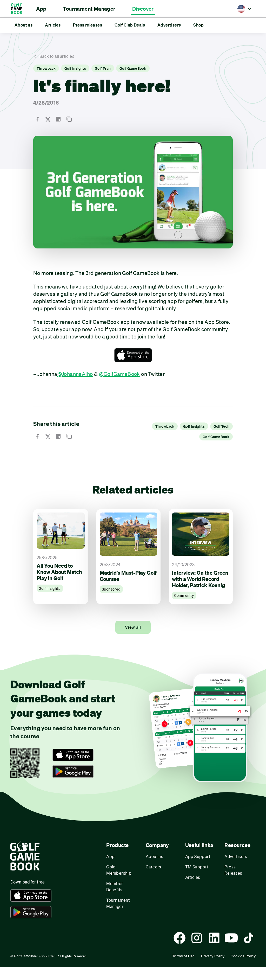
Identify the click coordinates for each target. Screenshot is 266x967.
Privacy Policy (213, 956)
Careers (153, 866)
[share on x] (48, 119)
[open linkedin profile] (214, 938)
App (110, 856)
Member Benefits (114, 886)
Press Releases (233, 869)
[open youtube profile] (231, 938)
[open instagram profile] (197, 938)
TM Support (196, 866)
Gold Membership (118, 869)
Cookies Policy (243, 956)
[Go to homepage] (19, 8)
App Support (197, 856)
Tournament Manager (118, 903)
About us (154, 856)
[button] (41, 9)
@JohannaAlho (75, 374)
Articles (192, 877)
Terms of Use (183, 956)
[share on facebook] (37, 119)
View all (133, 627)
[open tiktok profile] (249, 938)
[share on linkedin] (58, 119)
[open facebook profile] (179, 938)
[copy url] (69, 119)
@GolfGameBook (119, 374)
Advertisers (235, 856)
